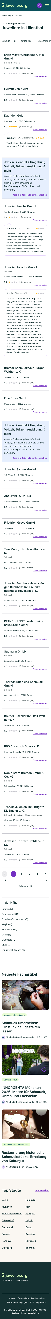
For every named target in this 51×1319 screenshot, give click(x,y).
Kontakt (12, 1298)
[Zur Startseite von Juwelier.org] (14, 5)
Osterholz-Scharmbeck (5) (15, 919)
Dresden (30, 1234)
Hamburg (31, 1199)
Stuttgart (30, 1213)
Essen (29, 1227)
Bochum (30, 1247)
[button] (39, 5)
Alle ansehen (42, 1190)
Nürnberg (31, 1240)
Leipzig (29, 1220)
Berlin (5, 1199)
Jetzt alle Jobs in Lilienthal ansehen (30, 195)
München (7, 1206)
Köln (28, 1206)
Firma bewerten (40, 76)
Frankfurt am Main (12, 1213)
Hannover (7, 1240)
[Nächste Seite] (46, 880)
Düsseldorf (8, 1220)
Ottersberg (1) (8, 940)
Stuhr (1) (6, 945)
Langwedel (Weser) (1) (13, 950)
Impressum (41, 1302)
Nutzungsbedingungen (17, 1302)
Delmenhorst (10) (10, 914)
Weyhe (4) (7, 924)
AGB (32, 1302)
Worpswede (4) (9, 929)
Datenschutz (23, 1298)
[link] (25, 66)
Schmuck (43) (9, 41)
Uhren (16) (26, 41)
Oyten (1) (6, 934)
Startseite (6, 15)
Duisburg (7, 1247)
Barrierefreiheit (38, 1298)
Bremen (6, 1234)
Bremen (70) (8, 909)
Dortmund (7, 1227)
